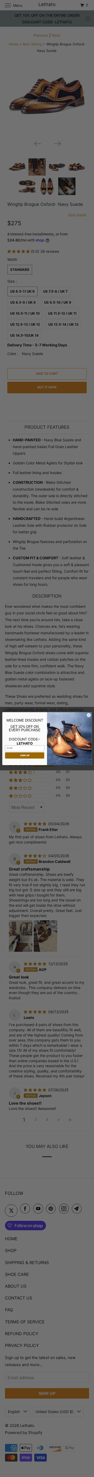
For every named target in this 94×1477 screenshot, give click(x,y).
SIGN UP (24, 755)
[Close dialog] (89, 715)
